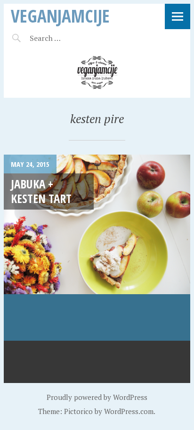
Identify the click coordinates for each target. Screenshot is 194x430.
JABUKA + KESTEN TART (41, 191)
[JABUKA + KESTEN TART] (97, 248)
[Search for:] (68, 38)
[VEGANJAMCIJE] (97, 73)
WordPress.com (129, 411)
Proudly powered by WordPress (97, 397)
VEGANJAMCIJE (60, 16)
